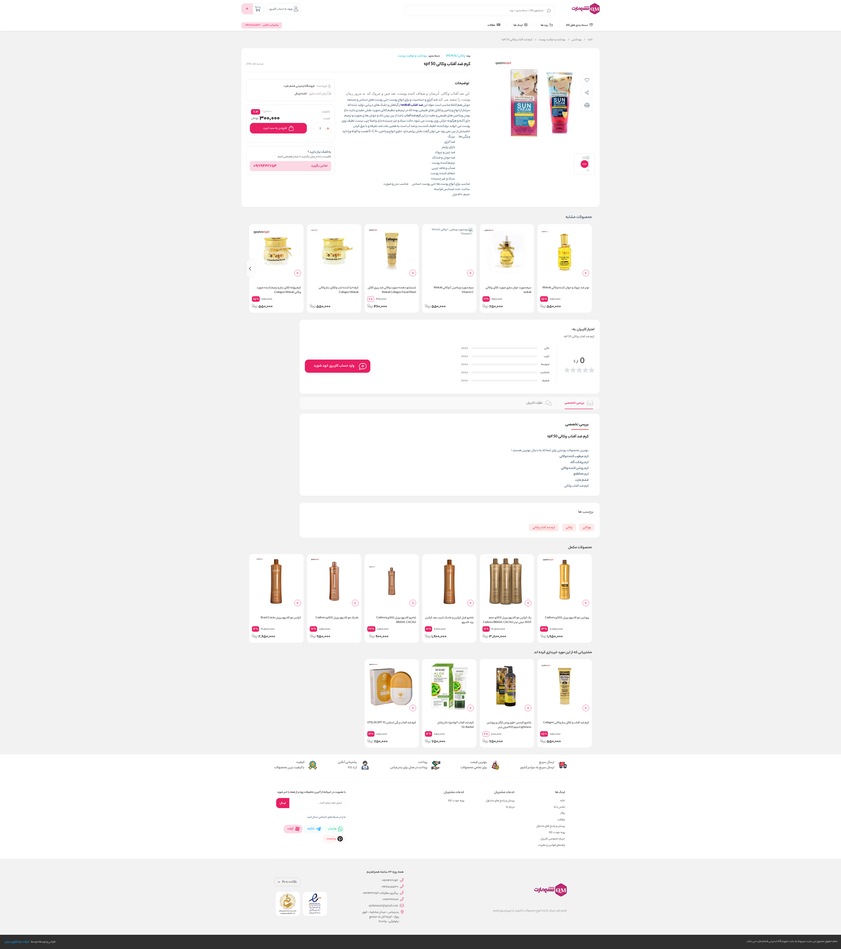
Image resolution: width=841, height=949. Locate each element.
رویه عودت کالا (557, 832)
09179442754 (265, 166)
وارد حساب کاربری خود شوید (334, 366)
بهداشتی (575, 39)
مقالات (492, 25)
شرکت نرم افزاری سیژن (17, 942)
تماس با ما (559, 807)
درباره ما (510, 807)
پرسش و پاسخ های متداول (550, 826)
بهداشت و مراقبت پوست (550, 39)
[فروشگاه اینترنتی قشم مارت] (586, 9)
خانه (588, 39)
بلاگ (562, 813)
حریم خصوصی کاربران (552, 839)
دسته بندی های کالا (577, 25)
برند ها (545, 25)
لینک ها (518, 25)
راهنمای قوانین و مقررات (551, 845)
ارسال (283, 803)
